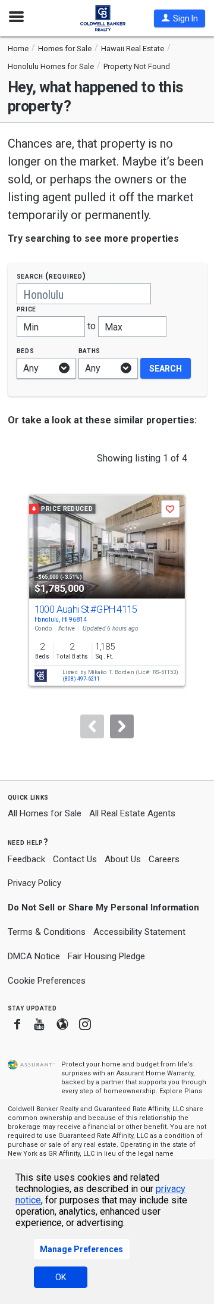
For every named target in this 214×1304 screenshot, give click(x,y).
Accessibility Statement (139, 931)
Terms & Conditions (47, 931)
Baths (89, 350)
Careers (164, 859)
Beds (25, 350)
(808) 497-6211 (81, 679)
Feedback (26, 859)
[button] (179, 18)
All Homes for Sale (44, 813)
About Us (123, 859)
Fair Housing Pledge (106, 956)
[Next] (122, 726)
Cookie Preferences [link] (47, 980)
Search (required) (51, 276)
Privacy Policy (34, 883)
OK (60, 1277)
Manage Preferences (81, 1249)
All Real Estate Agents (132, 813)
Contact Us (75, 859)
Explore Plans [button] (180, 1091)
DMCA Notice (34, 956)
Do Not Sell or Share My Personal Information (103, 907)
